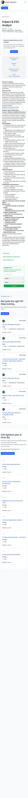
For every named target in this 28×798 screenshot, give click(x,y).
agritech (21, 31)
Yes (14, 65)
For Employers (5, 5)
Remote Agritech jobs (8, 260)
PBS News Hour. (13, 108)
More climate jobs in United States (11, 256)
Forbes (5, 108)
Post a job (4, 7)
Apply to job (14, 51)
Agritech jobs (6, 253)
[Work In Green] (8, 2)
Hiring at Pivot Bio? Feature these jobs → (10, 449)
